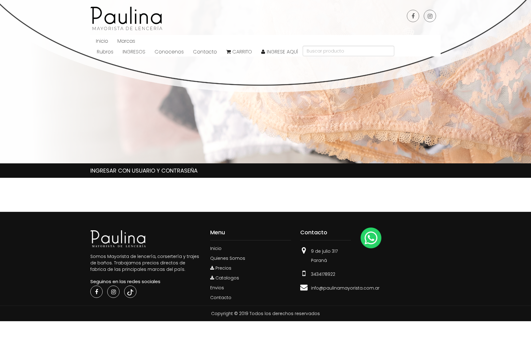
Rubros (105, 51)
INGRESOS (134, 51)
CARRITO (241, 51)
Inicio (102, 41)
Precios (222, 268)
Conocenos (169, 51)
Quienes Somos (227, 258)
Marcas (126, 41)
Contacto (205, 51)
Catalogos (226, 278)
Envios (217, 288)
